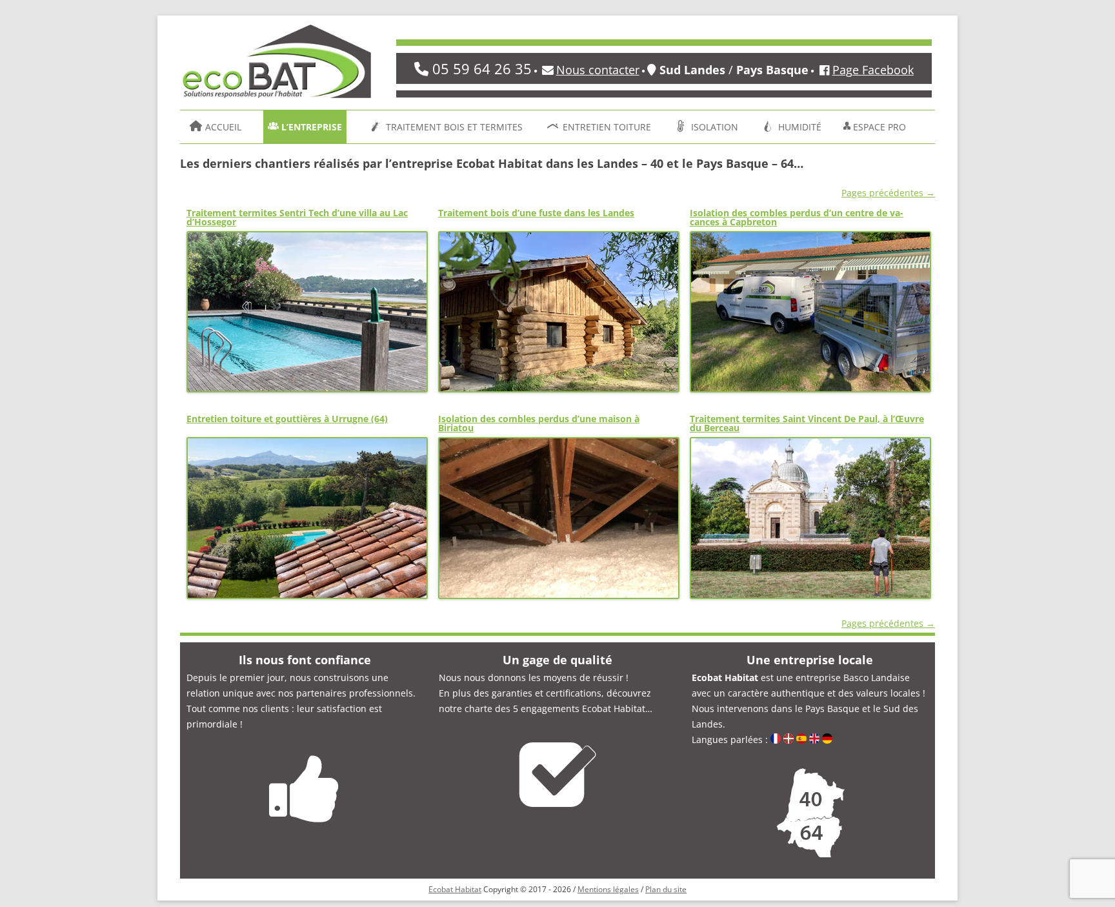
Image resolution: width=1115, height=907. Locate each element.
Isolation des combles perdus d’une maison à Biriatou (538, 423)
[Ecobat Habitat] (277, 66)
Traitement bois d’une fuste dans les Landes (536, 213)
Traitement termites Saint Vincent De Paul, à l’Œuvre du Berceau (807, 423)
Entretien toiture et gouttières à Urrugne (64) (287, 419)
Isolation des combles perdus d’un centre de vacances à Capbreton (796, 217)
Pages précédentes (888, 193)
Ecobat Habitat (454, 889)
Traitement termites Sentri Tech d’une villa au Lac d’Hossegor (297, 217)
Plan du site (666, 889)
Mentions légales (608, 889)
